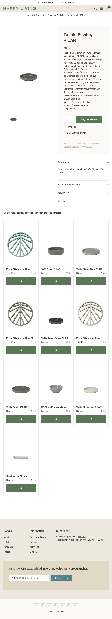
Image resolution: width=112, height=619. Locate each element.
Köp (21, 281)
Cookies (33, 542)
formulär (82, 536)
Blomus (89, 146)
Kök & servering (39, 15)
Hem (28, 15)
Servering (52, 15)
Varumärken (9, 547)
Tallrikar (61, 15)
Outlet (6, 542)
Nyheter (7, 537)
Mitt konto (34, 552)
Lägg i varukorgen (89, 119)
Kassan (7, 552)
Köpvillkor (34, 547)
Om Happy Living (38, 537)
